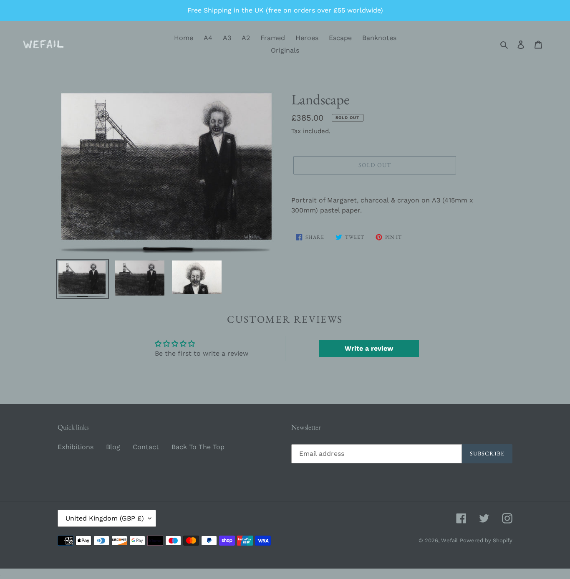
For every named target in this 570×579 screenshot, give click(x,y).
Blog (113, 447)
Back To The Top (198, 447)
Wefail (449, 540)
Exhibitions (75, 447)
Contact (146, 447)
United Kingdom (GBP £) (105, 518)
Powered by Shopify (486, 540)
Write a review (369, 348)
